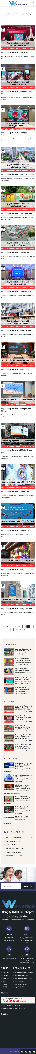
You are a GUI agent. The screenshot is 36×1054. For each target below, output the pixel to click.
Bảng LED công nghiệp (13, 837)
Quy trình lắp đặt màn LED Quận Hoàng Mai (16, 451)
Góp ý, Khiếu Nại (19, 987)
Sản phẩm (6, 978)
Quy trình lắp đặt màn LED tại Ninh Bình (16, 213)
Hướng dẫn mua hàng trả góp (23, 978)
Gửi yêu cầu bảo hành (21, 984)
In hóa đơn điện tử (20, 981)
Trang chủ (7, 14)
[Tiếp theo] (24, 629)
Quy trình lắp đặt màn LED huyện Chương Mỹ (17, 92)
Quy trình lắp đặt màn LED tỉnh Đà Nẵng (16, 369)
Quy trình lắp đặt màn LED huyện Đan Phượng (16, 409)
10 (20, 629)
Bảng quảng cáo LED (13, 841)
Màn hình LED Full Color (14, 852)
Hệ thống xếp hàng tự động (15, 848)
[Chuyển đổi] (31, 837)
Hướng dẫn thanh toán (21, 975)
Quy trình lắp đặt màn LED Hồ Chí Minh (16, 330)
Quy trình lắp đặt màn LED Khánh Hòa (16, 291)
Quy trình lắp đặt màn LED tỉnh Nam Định (17, 174)
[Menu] (2, 3)
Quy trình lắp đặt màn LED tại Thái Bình (16, 608)
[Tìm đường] (30, 1052)
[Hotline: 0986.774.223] (34, 1052)
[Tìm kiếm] (34, 3)
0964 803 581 (12, 1001)
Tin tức (5, 984)
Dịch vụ (5, 981)
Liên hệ (5, 987)
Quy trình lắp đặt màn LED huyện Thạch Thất (16, 134)
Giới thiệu (5, 975)
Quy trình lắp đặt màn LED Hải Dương (15, 52)
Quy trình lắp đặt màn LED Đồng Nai (15, 252)
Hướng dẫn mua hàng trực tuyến (24, 972)
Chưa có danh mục (12, 845)
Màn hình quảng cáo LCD (14, 856)
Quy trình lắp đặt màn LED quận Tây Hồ (16, 530)
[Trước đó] (3, 626)
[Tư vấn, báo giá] (26, 1052)
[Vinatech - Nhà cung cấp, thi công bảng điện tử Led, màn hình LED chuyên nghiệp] (18, 3)
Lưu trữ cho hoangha (18, 14)
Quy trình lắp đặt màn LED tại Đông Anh (17, 569)
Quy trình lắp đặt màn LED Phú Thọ (15, 491)
